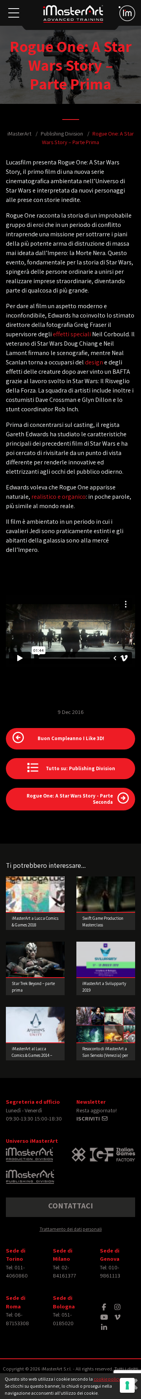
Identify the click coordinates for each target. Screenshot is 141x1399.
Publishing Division (62, 133)
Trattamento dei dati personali (71, 1229)
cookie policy (107, 1379)
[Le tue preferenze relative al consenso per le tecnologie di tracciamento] (127, 1385)
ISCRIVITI (88, 1118)
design (94, 362)
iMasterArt (19, 133)
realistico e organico (58, 497)
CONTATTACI (70, 1206)
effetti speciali (72, 334)
